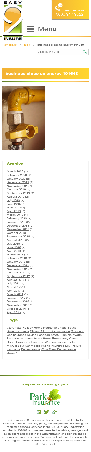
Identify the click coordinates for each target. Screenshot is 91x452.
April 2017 (14, 290)
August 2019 (15, 196)
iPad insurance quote (60, 342)
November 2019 (18, 186)
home (38, 338)
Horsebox (23, 342)
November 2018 (18, 229)
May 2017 (14, 287)
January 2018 (16, 262)
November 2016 (18, 305)
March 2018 (15, 254)
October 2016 (16, 308)
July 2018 (13, 243)
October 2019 (16, 189)
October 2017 (16, 272)
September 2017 (18, 276)
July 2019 (13, 200)
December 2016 (18, 301)
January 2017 (16, 298)
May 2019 (14, 207)
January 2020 (16, 178)
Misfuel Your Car (18, 345)
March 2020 (15, 171)
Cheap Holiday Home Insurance (34, 327)
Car (9, 327)
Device (31, 335)
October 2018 (16, 233)
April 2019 (14, 211)
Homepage (9, 45)
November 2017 (18, 269)
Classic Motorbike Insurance (50, 331)
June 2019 (14, 204)
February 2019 (17, 218)
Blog (27, 45)
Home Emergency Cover (60, 338)
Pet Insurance (30, 349)
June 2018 (14, 247)
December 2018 (18, 225)
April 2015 (14, 312)
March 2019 (15, 215)
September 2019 (18, 193)
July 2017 (13, 283)
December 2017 (18, 265)
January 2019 (16, 222)
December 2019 (18, 182)
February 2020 (17, 175)
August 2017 (15, 280)
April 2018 (14, 251)
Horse (11, 342)
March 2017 (15, 294)
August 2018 (15, 240)
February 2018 (17, 258)
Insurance (37, 342)
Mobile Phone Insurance (47, 345)
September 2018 (18, 236)
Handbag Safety (48, 335)
